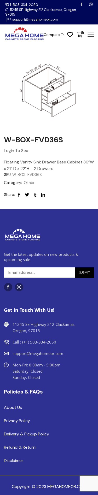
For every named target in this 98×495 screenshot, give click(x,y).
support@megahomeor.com (35, 19)
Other (29, 182)
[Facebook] (82, 5)
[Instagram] (91, 5)
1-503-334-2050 (24, 5)
